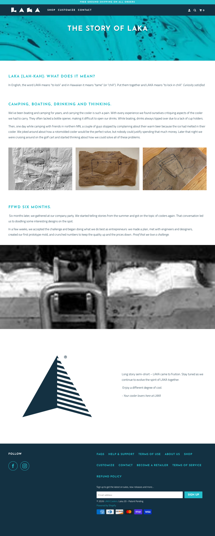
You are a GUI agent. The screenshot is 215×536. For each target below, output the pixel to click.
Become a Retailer (152, 465)
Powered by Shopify (106, 505)
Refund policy (109, 476)
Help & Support (121, 454)
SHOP (51, 10)
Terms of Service (187, 465)
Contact (85, 10)
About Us (172, 454)
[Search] (195, 10)
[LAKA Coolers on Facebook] (13, 465)
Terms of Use (149, 454)
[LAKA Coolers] (25, 10)
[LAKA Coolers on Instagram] (25, 465)
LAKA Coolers (111, 501)
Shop (188, 454)
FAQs (100, 454)
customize (106, 465)
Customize (66, 10)
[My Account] (189, 10)
